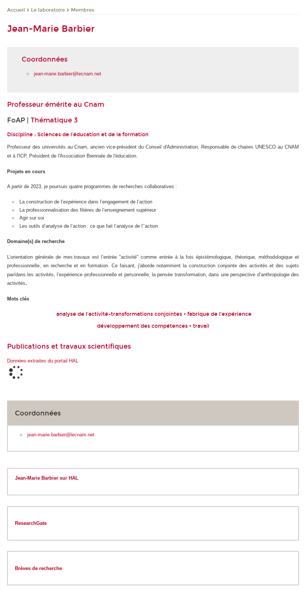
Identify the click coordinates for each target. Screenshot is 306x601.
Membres (82, 10)
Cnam (94, 104)
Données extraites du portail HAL (42, 361)
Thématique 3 (54, 120)
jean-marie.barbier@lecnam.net (67, 74)
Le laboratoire (48, 10)
